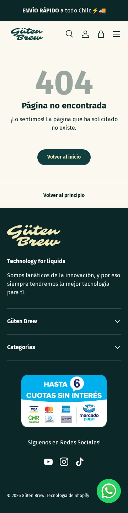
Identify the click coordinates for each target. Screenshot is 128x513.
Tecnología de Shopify (68, 495)
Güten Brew (33, 495)
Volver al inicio (64, 157)
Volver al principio (64, 195)
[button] (101, 34)
